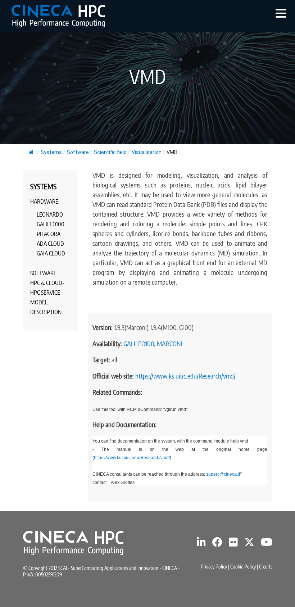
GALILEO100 (138, 343)
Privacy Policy (214, 566)
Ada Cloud (50, 243)
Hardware (44, 201)
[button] (281, 13)
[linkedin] (201, 544)
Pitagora (48, 233)
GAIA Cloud (51, 253)
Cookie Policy (243, 566)
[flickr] (233, 544)
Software (78, 152)
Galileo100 (50, 224)
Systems (51, 152)
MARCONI (169, 343)
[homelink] (58, 16)
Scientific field (110, 152)
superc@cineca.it (223, 474)
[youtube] (266, 544)
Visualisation (147, 152)
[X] (249, 544)
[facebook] (217, 544)
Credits (265, 566)
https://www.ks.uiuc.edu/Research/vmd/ (185, 376)
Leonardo (50, 214)
